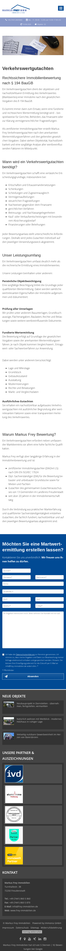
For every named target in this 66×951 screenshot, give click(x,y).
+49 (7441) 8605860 (15, 20)
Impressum (8, 927)
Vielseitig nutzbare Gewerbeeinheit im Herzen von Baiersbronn (39, 736)
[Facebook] (20, 939)
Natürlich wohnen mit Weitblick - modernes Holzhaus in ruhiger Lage (39, 720)
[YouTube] (29, 939)
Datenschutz (22, 927)
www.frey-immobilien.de (23, 910)
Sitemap (35, 927)
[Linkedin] (39, 939)
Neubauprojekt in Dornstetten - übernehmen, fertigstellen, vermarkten (38, 705)
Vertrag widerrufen (32, 931)
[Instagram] (45, 939)
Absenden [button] (33, 676)
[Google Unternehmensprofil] (25, 939)
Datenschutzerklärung (25, 654)
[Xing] (34, 939)
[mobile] (61, 8)
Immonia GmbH (53, 923)
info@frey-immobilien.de (25, 906)
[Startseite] (16, 8)
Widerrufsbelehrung (51, 927)
